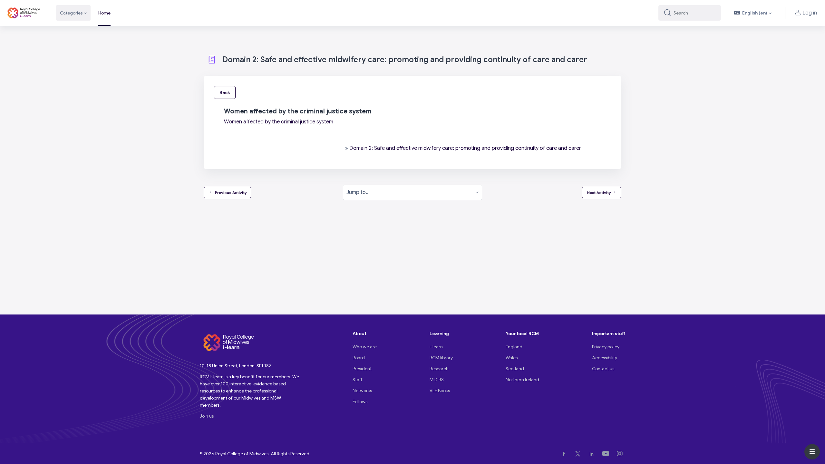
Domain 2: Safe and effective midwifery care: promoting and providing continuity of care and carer (465, 148)
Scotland (515, 369)
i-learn (436, 347)
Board (359, 358)
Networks (362, 390)
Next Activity (599, 192)
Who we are (365, 347)
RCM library (441, 358)
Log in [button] (809, 13)
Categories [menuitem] (71, 13)
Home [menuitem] (104, 13)
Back (224, 92)
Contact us (603, 369)
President (362, 369)
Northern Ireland (522, 379)
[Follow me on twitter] (579, 453)
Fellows (360, 401)
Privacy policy (605, 347)
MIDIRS (437, 379)
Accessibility (604, 358)
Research (439, 369)
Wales (512, 358)
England (514, 347)
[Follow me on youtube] (607, 453)
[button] (753, 13)
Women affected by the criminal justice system (278, 122)
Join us (207, 416)
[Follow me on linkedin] (592, 453)
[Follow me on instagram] (621, 453)
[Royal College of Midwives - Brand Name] (24, 13)
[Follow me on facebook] (565, 453)
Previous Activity (230, 192)
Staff (358, 379)
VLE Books (440, 390)
